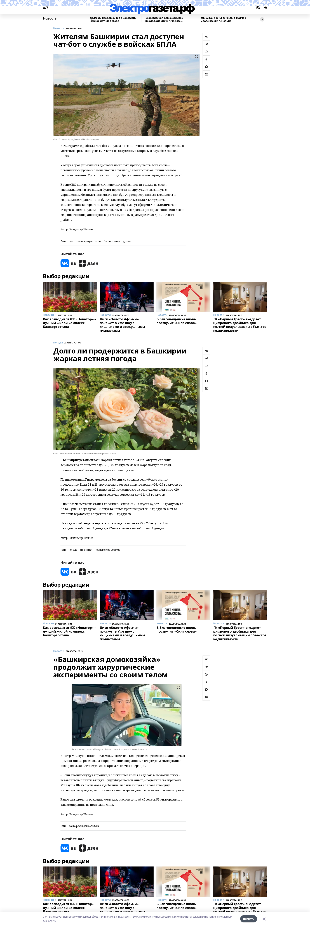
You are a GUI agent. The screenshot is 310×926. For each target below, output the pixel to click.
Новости (58, 28)
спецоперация (84, 241)
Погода (58, 342)
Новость (50, 18)
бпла (98, 241)
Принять (248, 918)
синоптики (86, 549)
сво (71, 241)
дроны (127, 241)
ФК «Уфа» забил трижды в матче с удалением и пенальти (223, 19)
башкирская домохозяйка (84, 826)
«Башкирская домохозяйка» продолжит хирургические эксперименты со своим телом (165, 19)
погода (73, 549)
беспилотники (112, 241)
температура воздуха (107, 549)
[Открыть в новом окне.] (68, 263)
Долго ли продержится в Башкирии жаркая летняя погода (113, 19)
